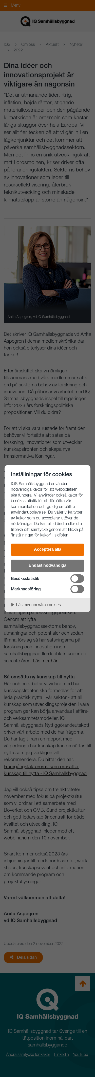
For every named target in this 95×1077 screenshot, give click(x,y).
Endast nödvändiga (47, 565)
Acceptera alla (47, 549)
